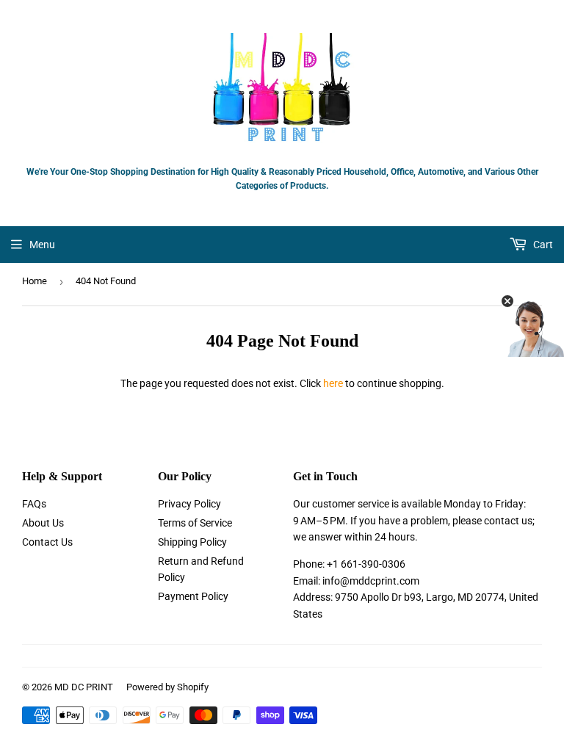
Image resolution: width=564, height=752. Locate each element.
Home (34, 280)
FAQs (34, 504)
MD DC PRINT (83, 687)
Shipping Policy (192, 542)
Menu (42, 244)
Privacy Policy (189, 504)
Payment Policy (193, 596)
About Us (43, 523)
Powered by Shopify (167, 687)
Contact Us (47, 542)
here (333, 383)
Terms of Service (195, 523)
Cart (542, 244)
